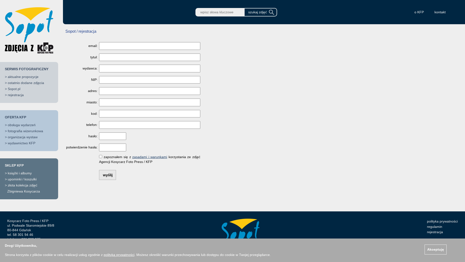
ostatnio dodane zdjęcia (26, 83)
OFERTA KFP (15, 117)
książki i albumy (20, 173)
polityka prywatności (442, 221)
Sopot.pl (14, 89)
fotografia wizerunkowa (25, 131)
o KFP (419, 12)
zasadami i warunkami (149, 157)
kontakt (440, 12)
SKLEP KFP (14, 165)
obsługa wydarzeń (22, 125)
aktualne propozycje (23, 77)
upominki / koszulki (22, 179)
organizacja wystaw (23, 137)
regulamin (434, 227)
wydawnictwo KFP (21, 143)
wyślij (108, 175)
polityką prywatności (119, 255)
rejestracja (16, 95)
